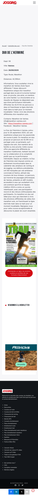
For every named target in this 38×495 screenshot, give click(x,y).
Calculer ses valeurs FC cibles (13, 450)
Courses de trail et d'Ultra (11, 412)
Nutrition (6, 437)
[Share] (11, 491)
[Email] (27, 491)
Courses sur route (9, 409)
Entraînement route (9, 426)
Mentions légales (9, 470)
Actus (6, 405)
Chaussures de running (11, 414)
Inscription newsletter (10, 467)
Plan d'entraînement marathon (13, 432)
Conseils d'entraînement (11, 421)
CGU (5, 465)
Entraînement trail (9, 428)
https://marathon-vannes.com (20, 123)
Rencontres (7, 407)
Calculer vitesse (9, 448)
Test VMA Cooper (9, 457)
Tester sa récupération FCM (12, 454)
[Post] (21, 491)
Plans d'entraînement (10, 423)
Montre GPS (7, 419)
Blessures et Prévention (11, 439)
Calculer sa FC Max (10, 452)
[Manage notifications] (33, 490)
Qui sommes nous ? (10, 463)
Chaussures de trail (10, 416)
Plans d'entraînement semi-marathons (15, 430)
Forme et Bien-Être (9, 442)
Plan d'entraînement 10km (12, 435)
